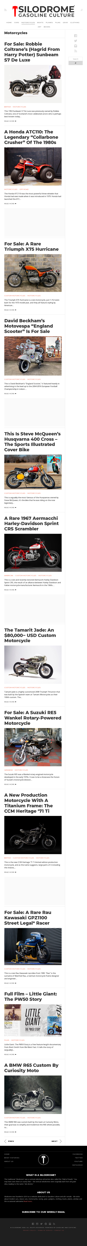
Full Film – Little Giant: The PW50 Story (30, 996)
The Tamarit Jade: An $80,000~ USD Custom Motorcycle (30, 635)
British (7, 107)
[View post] (33, 84)
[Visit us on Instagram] (76, 46)
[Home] (44, 11)
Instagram (77, 1165)
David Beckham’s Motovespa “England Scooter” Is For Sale (28, 326)
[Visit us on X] (76, 41)
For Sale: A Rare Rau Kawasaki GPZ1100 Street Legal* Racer (27, 918)
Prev (11, 1141)
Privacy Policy (29, 1230)
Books (47, 27)
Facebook (78, 1154)
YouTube (78, 1161)
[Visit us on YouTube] (37, 1223)
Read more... (28, 1201)
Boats (40, 22)
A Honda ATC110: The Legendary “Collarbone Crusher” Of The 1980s (31, 137)
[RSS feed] (5, 9)
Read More (9, 121)
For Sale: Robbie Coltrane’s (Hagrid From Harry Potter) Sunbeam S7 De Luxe (32, 52)
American (8, 575)
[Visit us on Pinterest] (46, 1223)
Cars (16, 22)
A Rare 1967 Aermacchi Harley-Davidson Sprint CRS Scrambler (31, 524)
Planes (49, 22)
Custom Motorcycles (14, 296)
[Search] (82, 10)
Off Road (24, 189)
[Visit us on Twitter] (41, 1223)
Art (39, 27)
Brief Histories (11, 1158)
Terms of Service (45, 1230)
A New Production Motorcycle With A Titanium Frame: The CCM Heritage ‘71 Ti (28, 803)
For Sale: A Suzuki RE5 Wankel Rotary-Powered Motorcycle (32, 718)
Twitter (79, 1158)
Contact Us (59, 1230)
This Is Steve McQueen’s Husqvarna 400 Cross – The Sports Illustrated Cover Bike (32, 441)
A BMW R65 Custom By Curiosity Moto (31, 1067)
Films (57, 22)
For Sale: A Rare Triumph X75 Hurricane (31, 246)
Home (9, 22)
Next (55, 1141)
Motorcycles (28, 22)
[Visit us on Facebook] (76, 36)
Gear (65, 22)
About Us (8, 1161)
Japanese (8, 770)
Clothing (75, 22)
